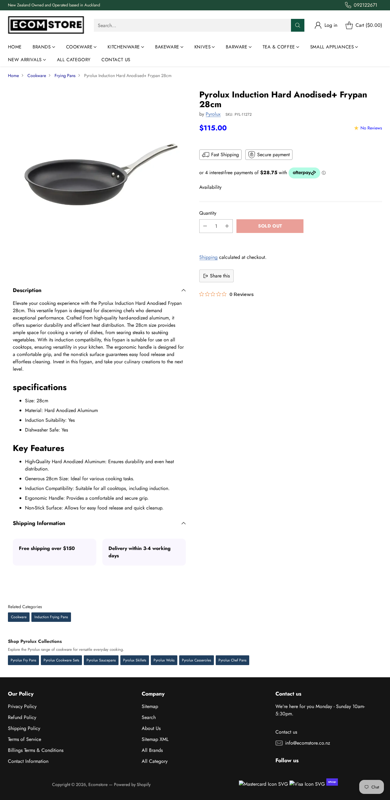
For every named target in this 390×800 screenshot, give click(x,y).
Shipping (208, 257)
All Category (155, 761)
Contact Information (28, 761)
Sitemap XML (155, 739)
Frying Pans (65, 75)
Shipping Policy (24, 728)
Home (13, 75)
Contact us (286, 731)
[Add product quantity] (227, 226)
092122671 (365, 5)
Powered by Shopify (132, 784)
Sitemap (150, 706)
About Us (151, 728)
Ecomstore (98, 784)
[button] (290, 239)
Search (149, 717)
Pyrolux (213, 114)
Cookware (36, 75)
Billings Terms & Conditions (35, 750)
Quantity (207, 213)
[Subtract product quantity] (205, 226)
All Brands (152, 750)
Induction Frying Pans (51, 617)
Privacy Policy (22, 706)
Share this (220, 275)
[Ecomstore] (46, 25)
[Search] (297, 25)
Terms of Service (24, 739)
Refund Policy (22, 717)
